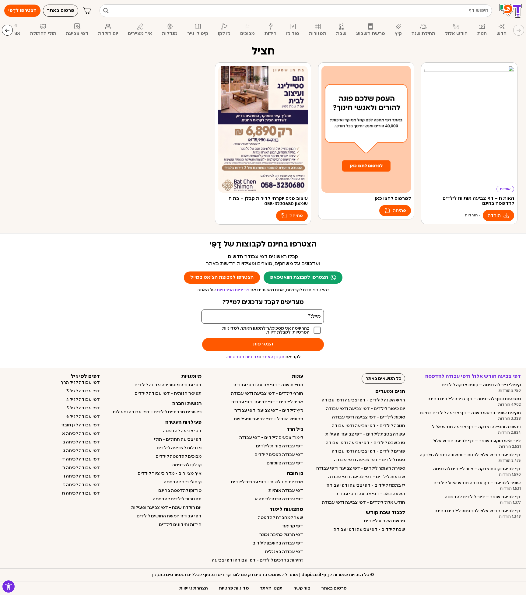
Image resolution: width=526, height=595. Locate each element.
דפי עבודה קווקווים (285, 463)
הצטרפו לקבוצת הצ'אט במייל (222, 277)
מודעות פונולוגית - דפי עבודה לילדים (267, 482)
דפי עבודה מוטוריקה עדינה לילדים (168, 385)
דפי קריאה (292, 526)
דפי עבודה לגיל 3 (83, 391)
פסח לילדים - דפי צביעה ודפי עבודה (369, 459)
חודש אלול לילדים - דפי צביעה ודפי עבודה (363, 502)
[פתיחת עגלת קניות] (87, 11)
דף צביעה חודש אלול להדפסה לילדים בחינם (477, 511)
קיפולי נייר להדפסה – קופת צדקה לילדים (481, 385)
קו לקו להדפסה (187, 465)
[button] (8, 586)
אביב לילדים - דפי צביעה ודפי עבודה (267, 402)
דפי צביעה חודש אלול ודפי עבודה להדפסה (473, 376)
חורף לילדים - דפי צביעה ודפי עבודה (267, 393)
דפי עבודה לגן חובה (80, 425)
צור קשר (301, 588)
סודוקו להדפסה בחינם (180, 490)
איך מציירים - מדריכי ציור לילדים (170, 473)
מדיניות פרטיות (234, 588)
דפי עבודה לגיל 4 (83, 399)
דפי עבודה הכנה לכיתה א (279, 499)
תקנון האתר (273, 357)
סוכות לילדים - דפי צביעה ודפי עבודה (368, 417)
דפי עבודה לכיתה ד (81, 459)
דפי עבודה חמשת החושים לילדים (169, 516)
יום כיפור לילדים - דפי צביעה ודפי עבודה (365, 408)
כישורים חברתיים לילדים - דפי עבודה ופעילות (157, 412)
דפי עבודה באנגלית (284, 551)
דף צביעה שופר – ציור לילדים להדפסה (483, 497)
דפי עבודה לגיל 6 (83, 416)
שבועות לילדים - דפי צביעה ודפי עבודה (366, 476)
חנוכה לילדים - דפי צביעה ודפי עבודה (368, 425)
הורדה (494, 215)
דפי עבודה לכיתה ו (82, 476)
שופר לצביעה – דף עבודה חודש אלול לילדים (477, 483)
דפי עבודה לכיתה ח (81, 493)
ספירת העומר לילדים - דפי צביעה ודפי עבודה (360, 468)
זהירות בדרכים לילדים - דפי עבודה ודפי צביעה (257, 560)
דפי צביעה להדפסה (182, 431)
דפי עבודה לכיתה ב (81, 442)
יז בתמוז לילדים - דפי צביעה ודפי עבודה (366, 485)
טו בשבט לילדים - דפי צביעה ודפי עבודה (365, 442)
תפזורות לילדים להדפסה (177, 499)
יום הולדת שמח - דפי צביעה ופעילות (166, 507)
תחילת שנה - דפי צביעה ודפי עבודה (268, 385)
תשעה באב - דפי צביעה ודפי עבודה (370, 494)
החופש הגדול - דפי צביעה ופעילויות (268, 419)
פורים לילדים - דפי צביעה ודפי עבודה (368, 451)
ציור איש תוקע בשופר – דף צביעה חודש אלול (477, 441)
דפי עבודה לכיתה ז (81, 484)
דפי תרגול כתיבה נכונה (281, 534)
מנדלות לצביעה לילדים (179, 448)
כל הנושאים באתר (383, 378)
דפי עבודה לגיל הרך (80, 382)
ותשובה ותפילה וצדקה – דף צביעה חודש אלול (476, 427)
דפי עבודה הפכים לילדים (278, 454)
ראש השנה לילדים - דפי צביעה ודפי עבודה (363, 400)
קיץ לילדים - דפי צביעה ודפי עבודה (268, 410)
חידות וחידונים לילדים (180, 524)
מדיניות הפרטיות (233, 290)
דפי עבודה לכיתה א (81, 433)
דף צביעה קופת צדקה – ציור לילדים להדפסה (477, 469)
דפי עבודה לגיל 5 (83, 408)
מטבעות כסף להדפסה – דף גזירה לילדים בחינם (474, 399)
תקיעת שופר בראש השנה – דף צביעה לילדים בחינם (470, 413)
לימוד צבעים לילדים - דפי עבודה (271, 437)
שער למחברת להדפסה (280, 517)
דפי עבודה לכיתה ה (81, 467)
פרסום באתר (334, 588)
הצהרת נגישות (193, 588)
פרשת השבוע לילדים (384, 521)
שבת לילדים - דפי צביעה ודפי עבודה (369, 529)
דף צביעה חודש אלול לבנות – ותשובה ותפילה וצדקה (470, 455)
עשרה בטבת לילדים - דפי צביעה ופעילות (365, 434)
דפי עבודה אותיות (285, 490)
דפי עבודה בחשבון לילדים (277, 543)
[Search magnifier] (106, 10)
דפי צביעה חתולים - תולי (178, 439)
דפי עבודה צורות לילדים (279, 446)
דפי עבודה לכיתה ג (81, 450)
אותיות (505, 189)
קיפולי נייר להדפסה (183, 482)
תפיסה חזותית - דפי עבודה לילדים (168, 393)
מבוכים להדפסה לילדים (179, 456)
